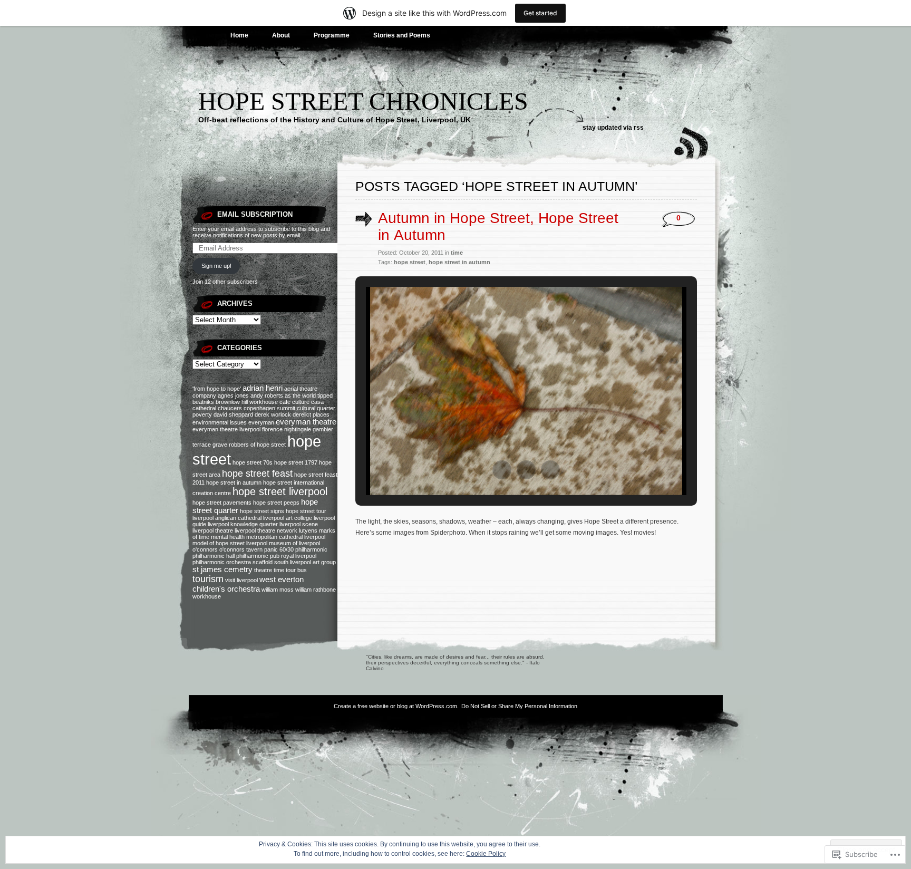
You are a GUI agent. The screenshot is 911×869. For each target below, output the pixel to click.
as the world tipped (309, 395)
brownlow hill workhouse (247, 402)
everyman (261, 422)
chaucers (230, 408)
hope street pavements (221, 502)
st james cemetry (222, 569)
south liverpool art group (305, 562)
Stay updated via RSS (613, 127)
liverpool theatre (212, 530)
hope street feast (257, 473)
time (279, 570)
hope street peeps (276, 502)
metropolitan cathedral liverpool (285, 537)
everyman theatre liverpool (226, 429)
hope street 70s (252, 462)
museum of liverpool (294, 543)
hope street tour (306, 511)
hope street (409, 262)
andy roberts (266, 395)
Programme (332, 35)
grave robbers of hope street (249, 444)
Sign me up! (216, 266)
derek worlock (273, 414)
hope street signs (262, 511)
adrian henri (263, 388)
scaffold (263, 562)
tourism (208, 579)
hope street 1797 (295, 462)
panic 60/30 (279, 549)
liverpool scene (298, 524)
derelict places (311, 414)
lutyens (308, 530)
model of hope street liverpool (229, 543)
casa (317, 402)
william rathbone (315, 589)
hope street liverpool (279, 491)
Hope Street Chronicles (363, 101)
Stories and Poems (401, 35)
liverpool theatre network (266, 530)
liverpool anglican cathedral (226, 518)
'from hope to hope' (216, 388)
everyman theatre (306, 422)
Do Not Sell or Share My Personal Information (519, 706)
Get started (540, 13)
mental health (228, 537)
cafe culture (294, 402)
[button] (501, 469)
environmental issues (219, 422)
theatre (263, 570)
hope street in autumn (233, 482)
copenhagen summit (269, 408)
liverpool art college (287, 518)
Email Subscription (255, 214)
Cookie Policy (486, 853)
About (281, 35)
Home (239, 35)
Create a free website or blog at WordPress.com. (396, 706)
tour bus (296, 570)
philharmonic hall (213, 556)
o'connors (205, 549)
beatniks (203, 402)
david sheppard (233, 414)
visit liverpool (241, 580)
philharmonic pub (257, 556)
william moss (277, 589)
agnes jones (233, 395)
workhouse (206, 596)
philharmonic (311, 549)
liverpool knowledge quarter (243, 524)
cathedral (204, 408)
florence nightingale (286, 429)
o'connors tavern (241, 549)
